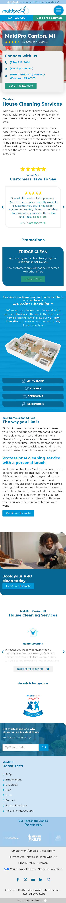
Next (63, 207)
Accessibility (48, 850)
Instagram (48, 879)
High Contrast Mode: (30, 900)
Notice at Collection (50, 869)
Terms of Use (16, 856)
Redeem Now (33, 279)
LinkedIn (41, 879)
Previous (2, 207)
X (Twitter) (25, 879)
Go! (43, 747)
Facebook (17, 879)
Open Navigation (59, 10)
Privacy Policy (26, 863)
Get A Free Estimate (18, 513)
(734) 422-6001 (16, 17)
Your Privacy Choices (22, 869)
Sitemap (43, 863)
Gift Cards (13, 2)
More (30, 668)
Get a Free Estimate (49, 17)
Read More (40, 216)
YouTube (33, 879)
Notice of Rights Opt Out (42, 856)
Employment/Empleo (24, 850)
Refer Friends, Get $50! (19, 810)
